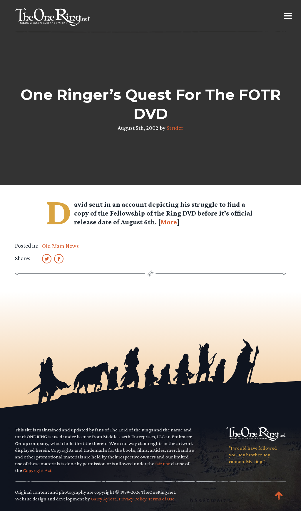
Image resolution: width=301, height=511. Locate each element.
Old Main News (60, 246)
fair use (162, 463)
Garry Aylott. (104, 499)
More (168, 222)
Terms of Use (161, 499)
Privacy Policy (132, 499)
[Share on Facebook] (58, 258)
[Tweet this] (46, 258)
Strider (175, 128)
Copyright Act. (37, 470)
